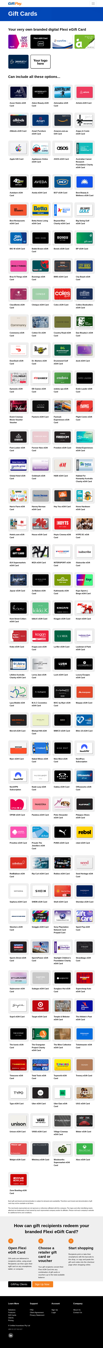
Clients (11, 1318)
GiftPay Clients (19, 1284)
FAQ (31, 1310)
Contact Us (77, 1312)
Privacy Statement (37, 1315)
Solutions (11, 1310)
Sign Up (55, 1310)
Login (54, 1312)
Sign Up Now (42, 1284)
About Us (77, 1310)
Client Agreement (37, 1312)
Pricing (11, 1320)
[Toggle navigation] (93, 3)
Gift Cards (12, 1315)
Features (11, 1312)
